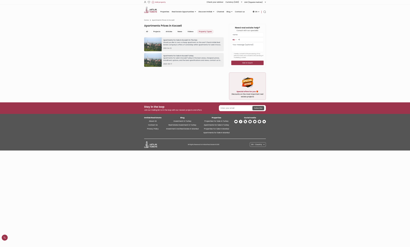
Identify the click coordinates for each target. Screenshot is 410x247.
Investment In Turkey (182, 121)
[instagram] (250, 121)
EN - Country (256, 144)
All (147, 31)
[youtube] (236, 121)
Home (146, 20)
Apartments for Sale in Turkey (216, 125)
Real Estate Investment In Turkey (182, 125)
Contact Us (153, 125)
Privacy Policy (153, 129)
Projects (156, 31)
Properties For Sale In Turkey (216, 121)
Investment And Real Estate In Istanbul (182, 129)
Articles (169, 31)
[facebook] (240, 121)
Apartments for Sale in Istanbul (216, 132)
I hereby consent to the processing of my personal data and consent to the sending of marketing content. (248, 55)
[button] (234, 39)
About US (153, 121)
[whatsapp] (254, 121)
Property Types (205, 31)
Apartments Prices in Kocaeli (163, 20)
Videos (190, 31)
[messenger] (259, 121)
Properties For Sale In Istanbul (216, 129)
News (180, 31)
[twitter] (245, 121)
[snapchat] (264, 121)
